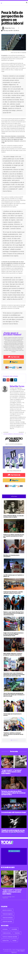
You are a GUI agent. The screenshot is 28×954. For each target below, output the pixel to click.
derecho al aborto (7, 910)
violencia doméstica (7, 917)
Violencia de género (7, 914)
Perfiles (14, 940)
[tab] (14, 496)
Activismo (5, 929)
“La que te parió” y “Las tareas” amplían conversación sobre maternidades (11, 771)
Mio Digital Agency (18, 951)
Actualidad (14, 929)
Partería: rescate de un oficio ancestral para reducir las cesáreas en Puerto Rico (13, 792)
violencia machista (7, 921)
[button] (4, 379)
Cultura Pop (5, 940)
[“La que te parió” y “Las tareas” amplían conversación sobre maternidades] (14, 879)
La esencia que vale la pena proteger (13, 812)
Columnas (17, 933)
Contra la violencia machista (9, 936)
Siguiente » (14, 833)
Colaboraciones (6, 933)
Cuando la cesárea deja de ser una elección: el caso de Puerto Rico (13, 831)
